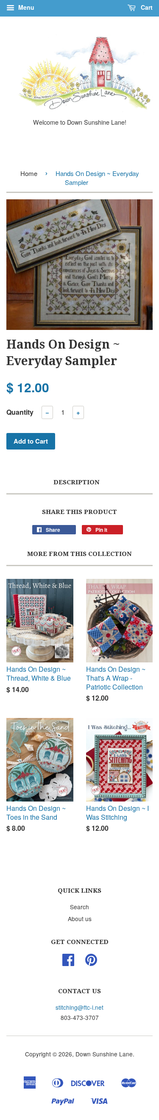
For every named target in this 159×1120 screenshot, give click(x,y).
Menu (25, 7)
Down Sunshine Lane (104, 1054)
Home (28, 173)
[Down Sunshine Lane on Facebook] (68, 962)
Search (79, 906)
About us (80, 918)
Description (76, 482)
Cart (146, 7)
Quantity (19, 412)
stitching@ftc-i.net (79, 1007)
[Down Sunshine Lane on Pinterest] (91, 962)
